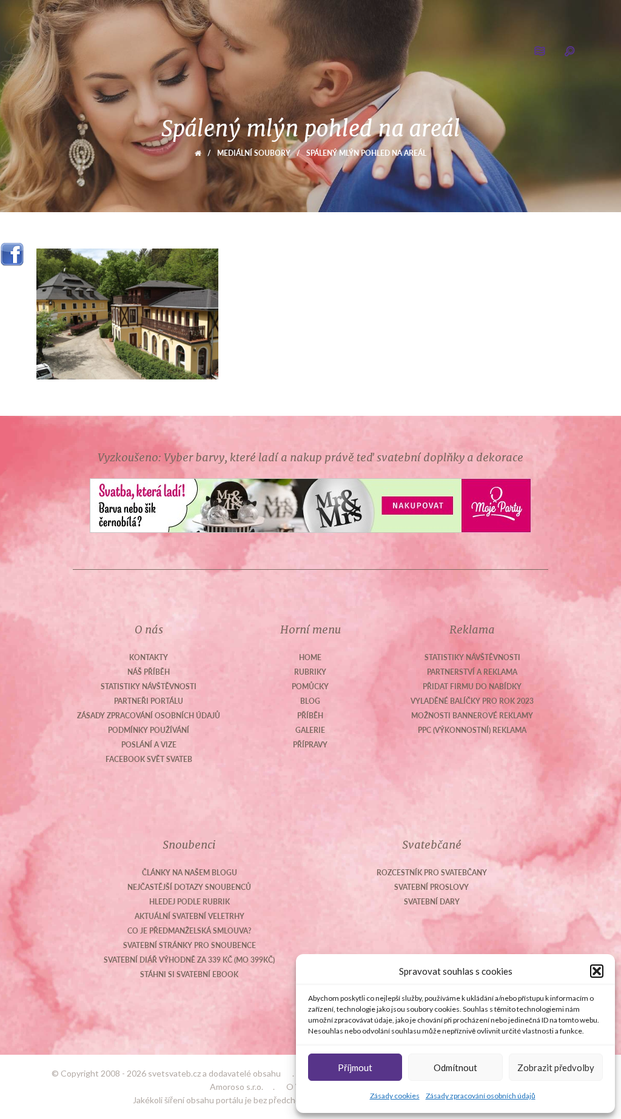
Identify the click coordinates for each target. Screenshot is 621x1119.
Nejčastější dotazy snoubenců (189, 887)
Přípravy (310, 745)
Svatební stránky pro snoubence (189, 945)
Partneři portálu (148, 701)
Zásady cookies (395, 1095)
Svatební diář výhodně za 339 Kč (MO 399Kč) (189, 960)
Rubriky (310, 672)
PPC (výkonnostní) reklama (472, 730)
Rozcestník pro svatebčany (432, 872)
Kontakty (148, 657)
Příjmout (355, 1067)
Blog (310, 701)
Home (310, 657)
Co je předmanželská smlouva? (189, 931)
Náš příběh (148, 672)
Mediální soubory (253, 153)
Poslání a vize (148, 745)
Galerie (310, 730)
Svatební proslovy (431, 887)
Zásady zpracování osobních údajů (480, 1095)
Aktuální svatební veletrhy (189, 916)
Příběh (310, 715)
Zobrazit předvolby (555, 1067)
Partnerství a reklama (472, 672)
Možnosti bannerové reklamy (472, 715)
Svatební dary (432, 902)
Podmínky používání (148, 730)
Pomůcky (310, 686)
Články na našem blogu (189, 872)
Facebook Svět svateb (149, 759)
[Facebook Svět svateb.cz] (12, 250)
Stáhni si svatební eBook (189, 974)
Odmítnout (455, 1067)
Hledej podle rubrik (189, 902)
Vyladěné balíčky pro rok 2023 (472, 701)
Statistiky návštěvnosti (148, 686)
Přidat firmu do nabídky (472, 686)
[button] (597, 971)
